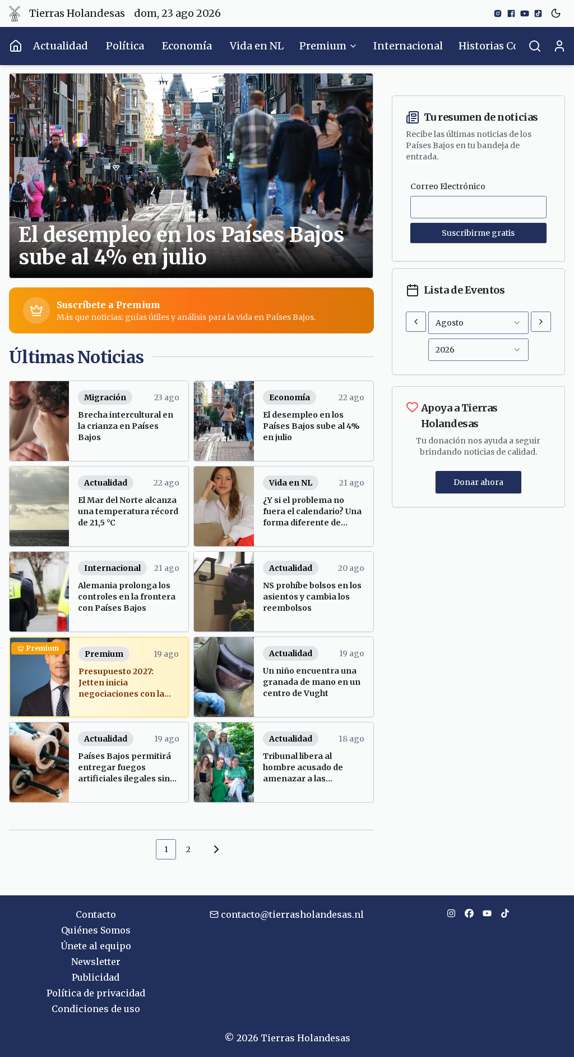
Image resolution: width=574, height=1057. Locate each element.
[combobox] (478, 323)
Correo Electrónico (447, 186)
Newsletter (96, 961)
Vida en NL (257, 45)
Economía (187, 45)
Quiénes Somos (96, 930)
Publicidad (95, 977)
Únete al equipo (96, 945)
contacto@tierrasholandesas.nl (292, 914)
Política (125, 45)
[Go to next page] (215, 849)
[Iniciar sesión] (559, 46)
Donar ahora (478, 482)
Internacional (408, 45)
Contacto (96, 914)
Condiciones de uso (96, 1008)
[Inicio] (15, 46)
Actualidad (60, 45)
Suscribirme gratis (478, 233)
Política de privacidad (96, 993)
